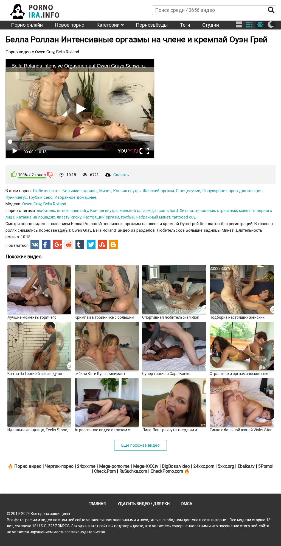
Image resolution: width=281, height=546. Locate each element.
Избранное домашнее (75, 197)
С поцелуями (188, 190)
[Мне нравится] (14, 174)
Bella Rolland (54, 203)
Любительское (47, 190)
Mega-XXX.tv (145, 466)
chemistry (79, 210)
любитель (46, 210)
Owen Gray (31, 203)
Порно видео (27, 466)
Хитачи (186, 210)
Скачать (121, 174)
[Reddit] (68, 244)
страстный (227, 210)
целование (205, 210)
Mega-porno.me (114, 466)
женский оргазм (135, 210)
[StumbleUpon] (102, 244)
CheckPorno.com (167, 471)
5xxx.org (226, 466)
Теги (185, 25)
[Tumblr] (79, 244)
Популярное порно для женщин (232, 190)
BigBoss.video (176, 466)
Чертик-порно (59, 466)
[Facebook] (46, 244)
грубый (127, 217)
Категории (108, 25)
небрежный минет (153, 217)
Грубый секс (40, 197)
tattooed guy (183, 217)
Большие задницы (80, 190)
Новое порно (69, 25)
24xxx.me (86, 466)
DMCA (186, 504)
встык (63, 210)
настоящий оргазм (101, 217)
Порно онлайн (27, 25)
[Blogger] (113, 244)
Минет (105, 190)
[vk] (34, 244)
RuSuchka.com (133, 471)
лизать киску (69, 217)
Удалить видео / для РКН (143, 504)
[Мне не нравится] (50, 174)
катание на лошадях (35, 217)
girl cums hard (165, 210)
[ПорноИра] (39, 10)
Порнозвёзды (152, 25)
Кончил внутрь (127, 190)
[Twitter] (91, 244)
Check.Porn (105, 471)
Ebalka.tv (246, 466)
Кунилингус (16, 197)
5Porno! (266, 466)
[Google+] (57, 244)
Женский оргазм (158, 190)
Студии (210, 25)
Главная (97, 504)
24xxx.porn (203, 466)
